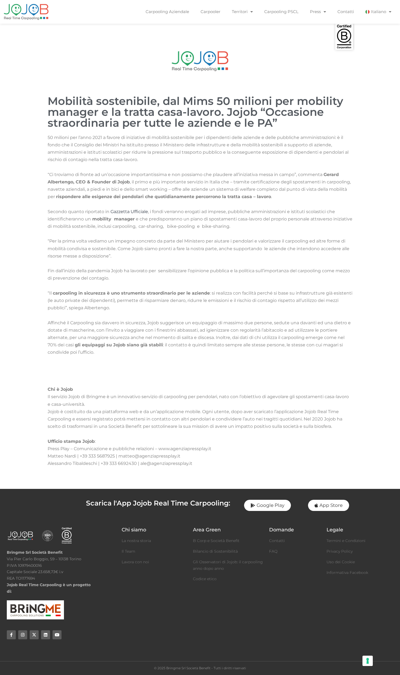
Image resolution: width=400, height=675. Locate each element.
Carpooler (210, 11)
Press (315, 11)
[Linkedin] (45, 634)
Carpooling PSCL (281, 11)
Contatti (345, 11)
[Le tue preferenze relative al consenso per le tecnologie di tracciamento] (367, 661)
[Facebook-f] (11, 634)
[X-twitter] (34, 634)
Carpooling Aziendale (167, 11)
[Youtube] (57, 634)
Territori (240, 11)
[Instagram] (22, 634)
